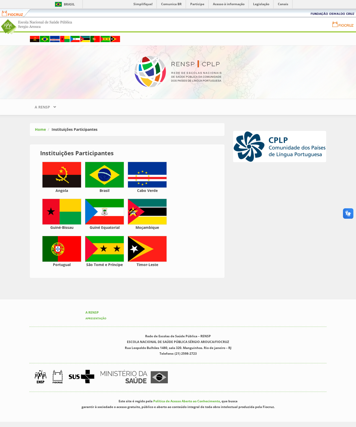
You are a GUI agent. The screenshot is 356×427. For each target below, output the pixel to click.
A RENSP (92, 312)
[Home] (178, 71)
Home (40, 129)
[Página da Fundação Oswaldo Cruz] (58, 376)
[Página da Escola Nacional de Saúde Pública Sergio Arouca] (40, 376)
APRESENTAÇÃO (95, 318)
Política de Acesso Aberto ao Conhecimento (186, 401)
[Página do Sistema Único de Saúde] (81, 376)
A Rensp (39, 105)
